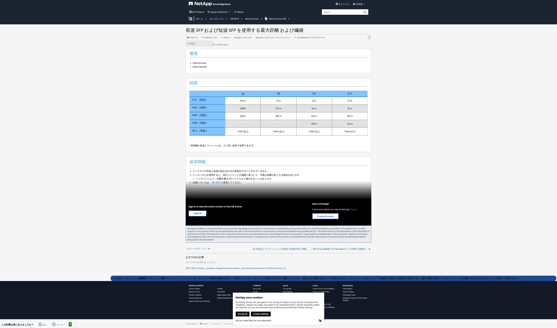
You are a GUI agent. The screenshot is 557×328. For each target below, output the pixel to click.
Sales (285, 286)
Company (257, 286)
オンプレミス (217, 18)
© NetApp (191, 324)
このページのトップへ (196, 248)
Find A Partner (288, 292)
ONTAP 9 (234, 18)
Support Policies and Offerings (199, 301)
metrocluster (247, 37)
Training (220, 289)
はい (45, 324)
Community (221, 292)
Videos (240, 11)
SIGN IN (197, 213)
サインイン (344, 4)
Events (255, 292)
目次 (193, 43)
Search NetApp (348, 292)
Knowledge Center (349, 295)
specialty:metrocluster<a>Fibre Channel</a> (263, 268)
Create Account (325, 216)
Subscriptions (347, 289)
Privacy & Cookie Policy (321, 292)
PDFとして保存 (369, 37)
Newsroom (257, 289)
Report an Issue (194, 292)
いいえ (59, 324)
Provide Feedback (195, 295)
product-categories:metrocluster (222, 268)
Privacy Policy (229, 324)
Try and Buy (287, 289)
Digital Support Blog (224, 295)
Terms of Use (216, 324)
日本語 (359, 4)
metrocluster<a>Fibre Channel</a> (277, 37)
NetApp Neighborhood (225, 298)
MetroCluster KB (277, 18)
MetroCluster (252, 18)
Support (354, 209)
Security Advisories (195, 298)
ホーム (200, 18)
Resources (348, 286)
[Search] (365, 12)
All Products (198, 11)
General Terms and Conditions (323, 289)
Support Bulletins (219, 11)
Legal (315, 286)
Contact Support (194, 289)
